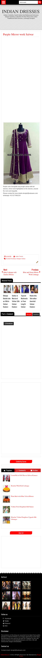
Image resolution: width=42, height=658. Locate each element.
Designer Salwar (21, 258)
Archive (35, 470)
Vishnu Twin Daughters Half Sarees (22, 507)
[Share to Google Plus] (9, 588)
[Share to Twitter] (7, 588)
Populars (9, 470)
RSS (6, 626)
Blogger (29, 314)
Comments (22, 470)
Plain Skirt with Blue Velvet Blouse (22, 496)
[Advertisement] (21, 59)
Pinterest (7, 623)
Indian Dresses (21, 11)
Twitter (7, 621)
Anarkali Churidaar (11, 258)
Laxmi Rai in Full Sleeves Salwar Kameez (24, 475)
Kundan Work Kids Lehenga (20, 486)
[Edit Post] (36, 263)
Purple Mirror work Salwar (18, 34)
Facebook (36, 314)
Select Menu (3, 2)
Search (39, 2)
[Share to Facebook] (5, 588)
